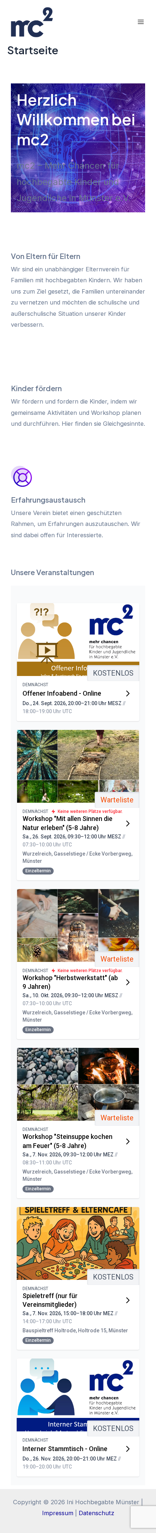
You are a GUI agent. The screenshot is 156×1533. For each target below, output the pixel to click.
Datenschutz (96, 1513)
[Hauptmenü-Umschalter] (140, 21)
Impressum (57, 1513)
